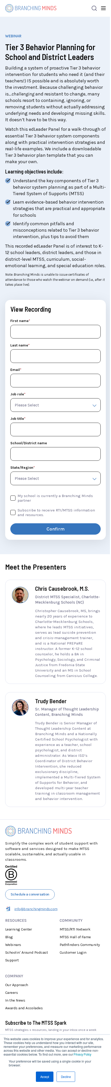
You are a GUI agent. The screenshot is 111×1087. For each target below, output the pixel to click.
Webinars (13, 944)
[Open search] (94, 8)
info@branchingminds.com (36, 909)
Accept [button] (44, 1076)
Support (12, 960)
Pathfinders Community (80, 944)
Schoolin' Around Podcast (26, 952)
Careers (11, 992)
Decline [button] (66, 1076)
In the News (15, 1000)
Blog (9, 937)
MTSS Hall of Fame (75, 937)
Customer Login (73, 952)
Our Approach (16, 984)
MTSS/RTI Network (75, 929)
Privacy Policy (82, 1054)
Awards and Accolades (24, 1008)
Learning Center (18, 929)
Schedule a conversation (30, 894)
